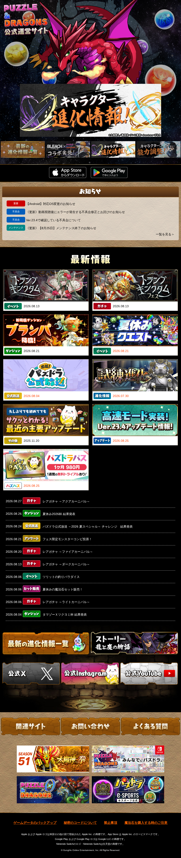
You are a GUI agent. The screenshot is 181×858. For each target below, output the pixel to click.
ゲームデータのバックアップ (35, 822)
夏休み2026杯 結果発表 (59, 514)
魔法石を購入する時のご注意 (146, 822)
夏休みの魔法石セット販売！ (63, 589)
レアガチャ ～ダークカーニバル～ (66, 564)
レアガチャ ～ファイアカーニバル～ (68, 551)
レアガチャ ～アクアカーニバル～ (66, 501)
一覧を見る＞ (165, 234)
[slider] (90, 110)
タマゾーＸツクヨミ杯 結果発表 (65, 614)
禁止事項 (110, 822)
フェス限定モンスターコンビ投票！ (67, 539)
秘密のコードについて (80, 822)
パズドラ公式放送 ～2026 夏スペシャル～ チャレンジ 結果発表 (88, 526)
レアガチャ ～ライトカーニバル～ (66, 602)
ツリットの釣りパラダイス (61, 577)
